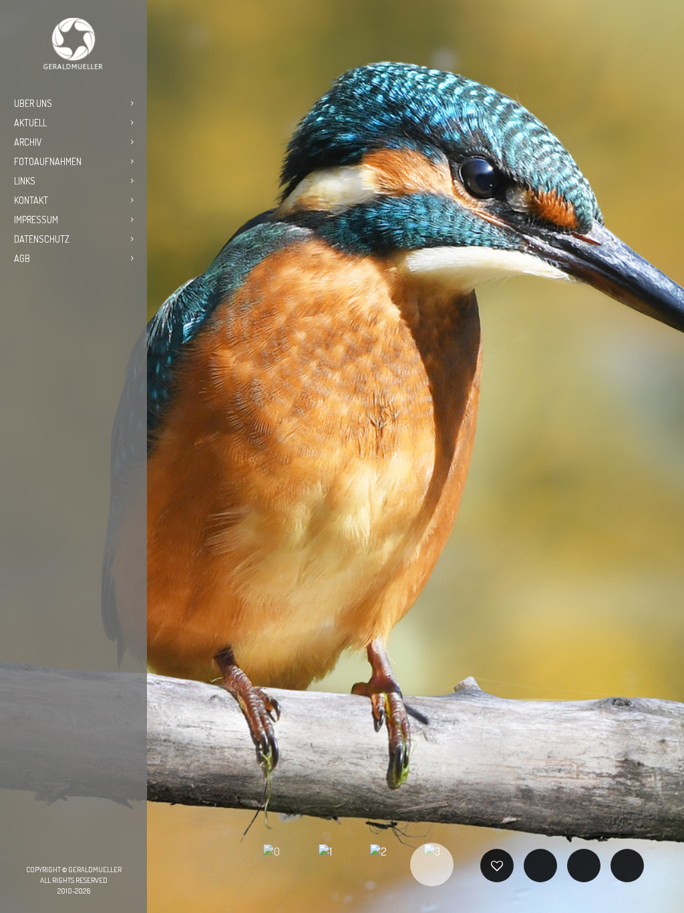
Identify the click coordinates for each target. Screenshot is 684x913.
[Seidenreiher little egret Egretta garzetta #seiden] (58, 353)
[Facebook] (41, 847)
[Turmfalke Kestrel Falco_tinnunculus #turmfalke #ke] (121, 353)
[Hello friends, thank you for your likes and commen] (26, 312)
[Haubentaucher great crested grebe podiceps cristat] (26, 353)
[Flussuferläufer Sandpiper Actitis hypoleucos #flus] (89, 353)
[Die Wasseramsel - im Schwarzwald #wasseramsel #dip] (89, 312)
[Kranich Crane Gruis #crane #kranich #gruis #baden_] (58, 332)
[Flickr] (84, 847)
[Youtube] (105, 847)
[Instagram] (62, 847)
